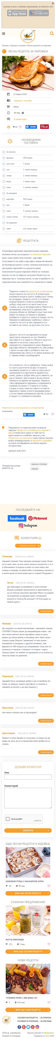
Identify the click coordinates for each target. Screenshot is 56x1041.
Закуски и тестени (18, 45)
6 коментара (20, 119)
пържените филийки (42, 440)
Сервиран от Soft (44, 1036)
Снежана (7, 556)
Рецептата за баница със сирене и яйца (29, 431)
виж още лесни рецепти (28, 893)
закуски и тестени (23, 100)
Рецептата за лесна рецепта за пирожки (22, 407)
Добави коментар (28, 545)
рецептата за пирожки (40, 291)
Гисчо (10, 582)
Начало (5, 45)
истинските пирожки (41, 254)
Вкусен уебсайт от (41, 1033)
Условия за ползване (11, 1036)
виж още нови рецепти (28, 1009)
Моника (6, 623)
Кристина (7, 707)
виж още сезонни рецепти (28, 951)
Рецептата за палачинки (20, 437)
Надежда (7, 676)
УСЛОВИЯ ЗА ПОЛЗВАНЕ (27, 1021)
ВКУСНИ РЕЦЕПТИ (27, 1018)
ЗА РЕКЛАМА (46, 1021)
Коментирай (46, 611)
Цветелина (9, 733)
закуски (34, 468)
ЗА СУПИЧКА (45, 1018)
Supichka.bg (15, 1033)
